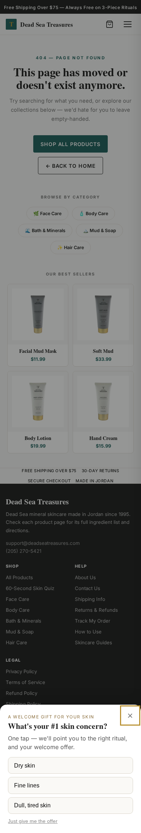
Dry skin (24, 765)
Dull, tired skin (32, 805)
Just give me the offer (32, 821)
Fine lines (26, 785)
